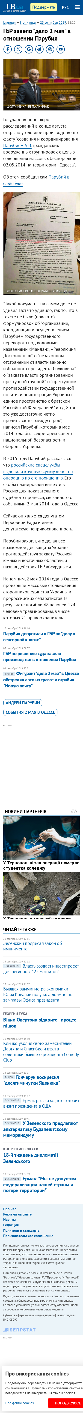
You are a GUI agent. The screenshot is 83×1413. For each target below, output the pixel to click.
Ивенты (9, 1219)
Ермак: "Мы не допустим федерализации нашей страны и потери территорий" (39, 1184)
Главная (9, 22)
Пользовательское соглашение (28, 1235)
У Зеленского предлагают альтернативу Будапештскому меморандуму (40, 1129)
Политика (28, 22)
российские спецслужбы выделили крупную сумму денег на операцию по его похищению (38, 471)
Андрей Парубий (23, 702)
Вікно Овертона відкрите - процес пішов (39, 1022)
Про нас (9, 1208)
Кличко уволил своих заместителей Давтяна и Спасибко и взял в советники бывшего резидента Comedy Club (40, 1051)
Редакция (11, 1224)
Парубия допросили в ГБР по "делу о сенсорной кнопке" (39, 636)
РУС (65, 7)
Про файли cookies (19, 1403)
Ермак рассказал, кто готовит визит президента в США (41, 1103)
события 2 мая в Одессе (30, 712)
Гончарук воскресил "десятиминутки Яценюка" (31, 1080)
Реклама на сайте (17, 1214)
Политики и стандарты (21, 1230)
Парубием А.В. (17, 145)
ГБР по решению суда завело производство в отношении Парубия (39, 656)
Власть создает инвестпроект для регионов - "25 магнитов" (40, 968)
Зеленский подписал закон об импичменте (32, 946)
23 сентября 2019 (53, 22)
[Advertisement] (41, 760)
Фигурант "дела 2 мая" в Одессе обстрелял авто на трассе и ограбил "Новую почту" (41, 679)
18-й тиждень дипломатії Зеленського (30, 1158)
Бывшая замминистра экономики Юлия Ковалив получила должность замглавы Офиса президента (37, 994)
